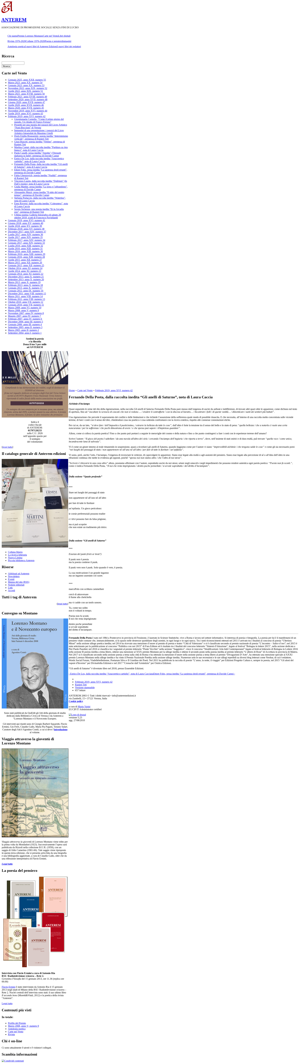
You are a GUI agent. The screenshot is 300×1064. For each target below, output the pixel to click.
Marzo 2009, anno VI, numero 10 (24, 307)
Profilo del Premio (17, 1023)
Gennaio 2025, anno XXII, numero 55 (27, 79)
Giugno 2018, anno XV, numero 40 (25, 223)
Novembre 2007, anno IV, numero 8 (26, 313)
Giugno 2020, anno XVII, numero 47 (26, 102)
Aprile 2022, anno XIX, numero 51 (25, 91)
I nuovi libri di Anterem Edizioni (41, 46)
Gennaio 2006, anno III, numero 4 (25, 324)
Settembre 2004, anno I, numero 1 (25, 333)
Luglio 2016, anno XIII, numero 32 (25, 245)
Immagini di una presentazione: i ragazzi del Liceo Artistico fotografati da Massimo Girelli (39, 132)
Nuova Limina (15, 557)
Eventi (11, 579)
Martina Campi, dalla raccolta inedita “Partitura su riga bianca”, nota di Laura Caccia (41, 148)
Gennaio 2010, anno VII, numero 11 (26, 304)
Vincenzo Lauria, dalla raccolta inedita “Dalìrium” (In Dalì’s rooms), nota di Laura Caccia (40, 182)
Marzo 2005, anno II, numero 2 (23, 330)
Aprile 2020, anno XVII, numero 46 (26, 105)
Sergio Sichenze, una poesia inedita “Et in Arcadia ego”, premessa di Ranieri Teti (39, 210)
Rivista (11, 1034)
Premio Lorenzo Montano (30, 36)
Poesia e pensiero (53, 41)
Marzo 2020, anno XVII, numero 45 (26, 108)
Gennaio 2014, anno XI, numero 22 (25, 274)
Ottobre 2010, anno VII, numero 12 (25, 302)
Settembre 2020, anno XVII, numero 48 (27, 99)
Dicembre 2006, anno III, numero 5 (25, 321)
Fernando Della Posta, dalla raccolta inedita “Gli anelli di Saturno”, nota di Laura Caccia (41, 165)
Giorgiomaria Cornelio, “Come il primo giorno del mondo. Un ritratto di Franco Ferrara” (39, 120)
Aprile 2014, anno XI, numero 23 (24, 271)
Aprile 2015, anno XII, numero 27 (25, 259)
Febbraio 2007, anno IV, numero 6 (25, 319)
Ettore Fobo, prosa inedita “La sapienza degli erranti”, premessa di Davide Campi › (194, 673)
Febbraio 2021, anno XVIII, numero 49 (27, 96)
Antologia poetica (16, 46)
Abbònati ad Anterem (18, 573)
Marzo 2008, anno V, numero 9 (23, 310)
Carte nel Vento (50, 36)
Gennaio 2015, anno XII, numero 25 (26, 265)
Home (72, 390)
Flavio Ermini (8, 987)
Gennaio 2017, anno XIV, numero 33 (26, 243)
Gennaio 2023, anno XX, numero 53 (26, 85)
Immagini (66, 41)
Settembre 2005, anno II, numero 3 (25, 327)
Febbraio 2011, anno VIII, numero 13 (26, 299)
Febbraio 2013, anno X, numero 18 (25, 285)
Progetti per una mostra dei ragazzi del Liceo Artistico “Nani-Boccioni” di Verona (40, 126)
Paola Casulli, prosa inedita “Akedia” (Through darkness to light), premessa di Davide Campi (37, 154)
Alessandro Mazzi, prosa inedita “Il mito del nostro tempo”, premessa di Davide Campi (39, 193)
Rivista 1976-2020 (17, 41)
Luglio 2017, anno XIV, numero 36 (25, 234)
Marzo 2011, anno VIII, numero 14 (25, 296)
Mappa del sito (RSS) (18, 582)
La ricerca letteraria (17, 554)
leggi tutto (62, 603)
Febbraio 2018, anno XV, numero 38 (26, 229)
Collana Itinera (15, 552)
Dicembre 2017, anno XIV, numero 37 (27, 231)
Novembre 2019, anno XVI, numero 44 (27, 110)
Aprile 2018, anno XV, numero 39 (25, 226)
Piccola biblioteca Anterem (21, 560)
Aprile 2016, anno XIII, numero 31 (25, 248)
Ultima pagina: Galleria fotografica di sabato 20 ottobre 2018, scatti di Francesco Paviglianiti (37, 216)
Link (10, 587)
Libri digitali (64, 36)
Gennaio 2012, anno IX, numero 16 (25, 290)
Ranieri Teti (81, 684)
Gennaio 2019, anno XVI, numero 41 (26, 220)
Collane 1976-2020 (35, 41)
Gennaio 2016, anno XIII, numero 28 (26, 257)
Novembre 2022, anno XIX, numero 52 (27, 88)
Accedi (11, 590)
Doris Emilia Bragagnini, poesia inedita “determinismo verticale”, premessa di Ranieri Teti (41, 137)
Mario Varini (84, 706)
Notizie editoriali (16, 584)
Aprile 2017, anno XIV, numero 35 (25, 237)
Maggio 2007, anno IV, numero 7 (24, 316)
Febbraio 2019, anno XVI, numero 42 (26, 116)
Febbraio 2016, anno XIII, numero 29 (26, 254)
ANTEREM (14, 20)
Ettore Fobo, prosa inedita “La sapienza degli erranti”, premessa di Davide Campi (40, 171)
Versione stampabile (85, 687)
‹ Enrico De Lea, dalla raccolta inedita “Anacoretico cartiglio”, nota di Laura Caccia (110, 673)
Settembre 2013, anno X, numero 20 (26, 279)
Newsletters (14, 576)
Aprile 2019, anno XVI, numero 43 (25, 113)
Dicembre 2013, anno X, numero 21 (26, 276)
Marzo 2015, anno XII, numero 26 (25, 262)
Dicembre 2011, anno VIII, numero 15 (27, 293)
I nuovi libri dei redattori (69, 46)
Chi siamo (13, 36)
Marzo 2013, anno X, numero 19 (24, 282)
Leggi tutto (7, 1003)
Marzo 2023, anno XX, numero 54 (25, 82)
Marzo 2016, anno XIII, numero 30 (25, 251)
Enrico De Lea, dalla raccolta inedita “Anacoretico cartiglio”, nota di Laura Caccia (39, 160)
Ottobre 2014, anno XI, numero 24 (25, 268)
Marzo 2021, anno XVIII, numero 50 (26, 94)
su (152, 673)
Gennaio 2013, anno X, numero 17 (25, 288)
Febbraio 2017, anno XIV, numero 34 (26, 240)
